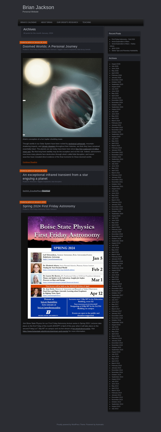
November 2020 (117, 209)
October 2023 (116, 132)
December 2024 (117, 100)
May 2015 (115, 359)
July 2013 (115, 409)
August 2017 (116, 297)
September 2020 (117, 214)
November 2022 (117, 155)
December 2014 (117, 370)
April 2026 (115, 73)
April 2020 (115, 225)
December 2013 (117, 397)
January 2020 (116, 232)
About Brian (46, 22)
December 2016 (117, 316)
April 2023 (115, 143)
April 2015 (115, 361)
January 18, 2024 (40, 171)
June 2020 (115, 220)
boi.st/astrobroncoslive (81, 329)
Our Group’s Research (67, 22)
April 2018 (115, 279)
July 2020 (115, 218)
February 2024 (117, 123)
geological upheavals (76, 144)
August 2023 (116, 136)
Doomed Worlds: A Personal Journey (50, 46)
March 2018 (116, 282)
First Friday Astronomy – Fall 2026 (123, 39)
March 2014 (116, 390)
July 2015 (115, 354)
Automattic (100, 424)
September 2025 (117, 84)
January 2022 (116, 177)
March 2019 (116, 254)
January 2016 (116, 341)
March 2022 (116, 173)
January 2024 (116, 125)
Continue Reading (30, 162)
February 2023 (117, 148)
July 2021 (115, 191)
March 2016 (116, 336)
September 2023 (117, 134)
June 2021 (115, 193)
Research (33, 182)
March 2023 (116, 146)
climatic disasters (48, 146)
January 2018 (116, 286)
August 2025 (116, 87)
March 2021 (116, 200)
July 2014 (115, 381)
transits (87, 49)
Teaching (87, 22)
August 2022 (116, 161)
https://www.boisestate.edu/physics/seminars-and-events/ (45, 331)
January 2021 (116, 204)
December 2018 (117, 261)
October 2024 (116, 105)
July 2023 (115, 139)
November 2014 (117, 372)
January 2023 (116, 150)
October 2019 (116, 238)
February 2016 (117, 338)
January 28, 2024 (40, 42)
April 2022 (115, 170)
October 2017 (116, 293)
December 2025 (117, 80)
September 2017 (117, 295)
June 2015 (115, 356)
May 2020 (115, 223)
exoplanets (47, 182)
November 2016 (117, 318)
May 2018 (115, 277)
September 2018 (117, 268)
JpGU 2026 (115, 48)
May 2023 (115, 141)
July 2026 (115, 66)
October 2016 (116, 320)
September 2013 (117, 404)
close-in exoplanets (70, 49)
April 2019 (115, 252)
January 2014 (116, 395)
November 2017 (117, 291)
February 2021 (117, 202)
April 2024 (115, 118)
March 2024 (116, 121)
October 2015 (116, 347)
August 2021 (116, 189)
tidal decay (81, 49)
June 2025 (115, 91)
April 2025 (115, 96)
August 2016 (116, 325)
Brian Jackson (38, 7)
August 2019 (116, 243)
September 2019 (117, 241)
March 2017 (116, 309)
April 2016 (115, 334)
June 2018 (115, 275)
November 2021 (117, 182)
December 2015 (117, 343)
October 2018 (116, 266)
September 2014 (117, 377)
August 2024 (116, 109)
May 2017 (115, 304)
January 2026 (116, 77)
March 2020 (116, 227)
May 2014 (115, 386)
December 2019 (117, 234)
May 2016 (115, 331)
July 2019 (115, 245)
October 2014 (116, 375)
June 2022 (115, 166)
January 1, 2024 (40, 202)
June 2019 (115, 248)
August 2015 (116, 352)
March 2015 (116, 363)
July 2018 (115, 273)
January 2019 (116, 259)
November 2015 (117, 345)
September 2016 (117, 322)
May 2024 (115, 116)
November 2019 (117, 236)
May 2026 (115, 71)
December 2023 (117, 127)
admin (30, 42)
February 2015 (117, 365)
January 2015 (116, 368)
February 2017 (117, 311)
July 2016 (115, 327)
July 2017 (115, 300)
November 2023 (117, 130)
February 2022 (117, 175)
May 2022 (115, 168)
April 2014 (115, 388)
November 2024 (117, 102)
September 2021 (117, 186)
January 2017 (116, 313)
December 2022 (117, 152)
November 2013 (117, 400)
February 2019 (117, 257)
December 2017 (117, 288)
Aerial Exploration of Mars (120, 41)
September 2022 (117, 159)
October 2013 (116, 402)
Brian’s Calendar (28, 22)
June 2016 (115, 329)
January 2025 (116, 98)
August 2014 (116, 379)
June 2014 (115, 384)
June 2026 (115, 68)
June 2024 (115, 114)
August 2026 (116, 64)
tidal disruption (57, 182)
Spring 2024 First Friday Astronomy (49, 206)
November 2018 (117, 263)
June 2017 (115, 302)
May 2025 (115, 93)
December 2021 (117, 180)
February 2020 (117, 229)
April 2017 (115, 307)
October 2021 (116, 184)
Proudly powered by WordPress (68, 424)
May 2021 (115, 195)
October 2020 (116, 211)
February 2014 (117, 393)
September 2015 (117, 350)
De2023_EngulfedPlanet (32, 191)
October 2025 (116, 82)
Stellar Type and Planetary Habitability (125, 51)
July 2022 (115, 164)
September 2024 (117, 107)
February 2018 (117, 284)
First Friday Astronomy (37, 49)
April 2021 (115, 198)
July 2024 (115, 112)
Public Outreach (51, 49)
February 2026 (117, 75)
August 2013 (116, 406)
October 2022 (116, 157)
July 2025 (115, 89)
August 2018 (116, 270)
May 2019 (115, 250)
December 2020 (117, 207)
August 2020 (116, 216)
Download (46, 191)
